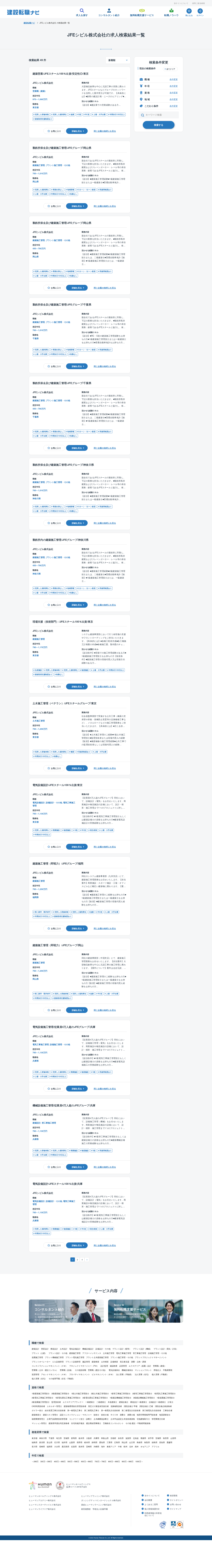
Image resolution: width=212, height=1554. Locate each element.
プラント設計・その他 (58, 1353)
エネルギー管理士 (54, 1406)
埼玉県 (59, 1438)
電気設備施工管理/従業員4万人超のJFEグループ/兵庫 (64, 1027)
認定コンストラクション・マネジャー (76, 1414)
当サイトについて (181, 3)
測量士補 (131, 1414)
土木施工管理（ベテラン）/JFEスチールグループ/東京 (64, 703)
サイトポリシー (176, 1500)
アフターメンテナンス (91, 1353)
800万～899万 (114, 1461)
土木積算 (105, 1361)
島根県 (139, 1442)
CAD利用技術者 (38, 1406)
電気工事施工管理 (123, 1353)
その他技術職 (80, 1370)
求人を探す (82, 14)
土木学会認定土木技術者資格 (122, 1419)
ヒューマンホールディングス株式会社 (45, 1496)
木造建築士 (112, 1402)
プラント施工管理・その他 (121, 1357)
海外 (103, 1446)
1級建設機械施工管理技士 (120, 1397)
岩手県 (151, 1438)
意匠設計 (45, 1348)
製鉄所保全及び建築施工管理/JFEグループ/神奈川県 (63, 464)
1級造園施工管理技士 (166, 1397)
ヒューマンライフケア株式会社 (42, 1509)
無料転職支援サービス (142, 14)
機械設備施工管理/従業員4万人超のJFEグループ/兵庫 (64, 1105)
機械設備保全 (127, 1370)
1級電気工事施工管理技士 (165, 1393)
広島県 (117, 1442)
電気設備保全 (114, 1370)
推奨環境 (174, 1495)
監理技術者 (56, 1402)
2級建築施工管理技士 (60, 1393)
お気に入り (56, 131)
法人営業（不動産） (124, 1374)
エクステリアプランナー (73, 1402)
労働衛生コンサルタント (113, 1423)
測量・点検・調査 (138, 1361)
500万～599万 (73, 1461)
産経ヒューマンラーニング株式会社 (96, 1504)
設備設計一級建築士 (157, 1402)
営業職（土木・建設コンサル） (45, 1370)
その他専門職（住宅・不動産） (62, 1378)
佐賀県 (74, 1446)
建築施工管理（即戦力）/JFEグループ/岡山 (58, 945)
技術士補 (105, 1414)
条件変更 (174, 79)
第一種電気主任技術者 (110, 1410)
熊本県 (81, 1446)
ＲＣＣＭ (114, 1414)
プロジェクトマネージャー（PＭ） (84, 1365)
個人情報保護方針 (152, 1509)
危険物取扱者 (116, 1406)
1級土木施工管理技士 (80, 1393)
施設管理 (86, 1361)
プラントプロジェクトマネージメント (151, 1357)
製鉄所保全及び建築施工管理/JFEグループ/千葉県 (62, 304)
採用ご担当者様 (198, 3)
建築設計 (35, 1348)
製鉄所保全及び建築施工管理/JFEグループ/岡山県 (62, 148)
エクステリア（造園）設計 (140, 1365)
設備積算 (114, 1361)
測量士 (122, 1414)
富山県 (49, 1442)
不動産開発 (167, 1370)
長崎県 (42, 1446)
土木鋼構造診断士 (101, 1419)
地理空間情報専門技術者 (147, 1414)
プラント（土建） (39, 1353)
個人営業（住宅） (39, 1378)
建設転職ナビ (29, 23)
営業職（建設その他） (97, 1370)
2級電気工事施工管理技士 (42, 1397)
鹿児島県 (65, 1446)
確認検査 (113, 1365)
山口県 (132, 1442)
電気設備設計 (74, 1348)
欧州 (125, 1446)
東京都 (34, 1438)
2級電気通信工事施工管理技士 (95, 1397)
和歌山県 (105, 1438)
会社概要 (148, 1500)
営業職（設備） (66, 1370)
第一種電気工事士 (74, 1410)
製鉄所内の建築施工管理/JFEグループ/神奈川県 (61, 539)
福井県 (64, 1442)
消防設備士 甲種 (130, 1406)
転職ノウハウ (171, 14)
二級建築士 (101, 1402)
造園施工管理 (37, 1357)
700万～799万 (100, 1461)
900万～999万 (127, 1461)
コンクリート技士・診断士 (80, 1419)
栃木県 (81, 1438)
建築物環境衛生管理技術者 (75, 1406)
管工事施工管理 (139, 1353)
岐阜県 (87, 1442)
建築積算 (95, 1361)
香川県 (34, 1446)
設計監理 (104, 1365)
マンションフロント (143, 1370)
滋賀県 (128, 1438)
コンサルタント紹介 (109, 14)
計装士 (170, 1402)
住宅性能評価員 (77, 1423)
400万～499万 (60, 1461)
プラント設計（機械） (142, 1348)
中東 (120, 1446)
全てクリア (170, 69)
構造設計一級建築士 (138, 1402)
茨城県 (66, 1438)
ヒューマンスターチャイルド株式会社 (45, 1504)
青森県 (143, 1438)
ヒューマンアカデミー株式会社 (42, 1500)
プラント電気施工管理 (74, 1357)
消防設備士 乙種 (146, 1406)
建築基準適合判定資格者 (59, 1423)
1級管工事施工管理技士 (121, 1393)
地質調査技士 (164, 1414)
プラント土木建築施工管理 (97, 1357)
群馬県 (74, 1438)
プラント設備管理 (72, 1361)
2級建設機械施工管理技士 (144, 1397)
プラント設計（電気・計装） (166, 1348)
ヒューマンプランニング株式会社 (95, 1496)
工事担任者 (167, 1410)
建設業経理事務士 (93, 1423)
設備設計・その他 (102, 1348)
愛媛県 (169, 1442)
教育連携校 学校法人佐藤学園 (94, 1509)
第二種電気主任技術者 (131, 1410)
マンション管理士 (39, 1423)
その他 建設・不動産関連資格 (137, 1423)
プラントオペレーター (41, 1361)
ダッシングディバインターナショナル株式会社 (101, 1500)
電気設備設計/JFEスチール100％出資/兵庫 (57, 1183)
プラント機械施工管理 (54, 1357)
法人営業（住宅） (142, 1374)
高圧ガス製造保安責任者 (98, 1406)
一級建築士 (90, 1402)
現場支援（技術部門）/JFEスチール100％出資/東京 (63, 621)
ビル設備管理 (58, 1361)
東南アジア (111, 1446)
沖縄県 (96, 1446)
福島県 (34, 1442)
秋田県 (166, 1438)
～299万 (35, 1461)
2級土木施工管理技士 (100, 1393)
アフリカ (155, 1446)
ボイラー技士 (37, 1410)
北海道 (136, 1438)
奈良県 (121, 1438)
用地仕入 (157, 1370)
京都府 (113, 1438)
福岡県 (49, 1446)
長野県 (79, 1442)
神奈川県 (43, 1438)
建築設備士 (123, 1402)
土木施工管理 (108, 1353)
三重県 (109, 1442)
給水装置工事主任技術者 (55, 1410)
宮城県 (158, 1438)
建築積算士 (36, 1414)
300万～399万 (46, 1461)
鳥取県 (147, 1442)
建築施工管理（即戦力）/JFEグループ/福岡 (58, 863)
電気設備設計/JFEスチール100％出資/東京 (57, 785)
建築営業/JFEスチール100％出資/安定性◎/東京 (61, 73)
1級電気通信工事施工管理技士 (68, 1397)
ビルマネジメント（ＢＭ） (103, 1374)
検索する (158, 125)
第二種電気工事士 (91, 1410)
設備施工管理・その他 (157, 1353)
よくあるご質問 (151, 1504)
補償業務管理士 (38, 1419)
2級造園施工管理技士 (41, 1402)
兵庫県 (96, 1438)
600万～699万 (87, 1461)
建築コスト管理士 (50, 1414)
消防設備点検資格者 (163, 1406)
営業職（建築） (159, 1365)
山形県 (173, 1438)
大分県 (57, 1446)
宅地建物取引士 (143, 1419)
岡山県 (124, 1442)
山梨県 (72, 1442)
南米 (137, 1446)
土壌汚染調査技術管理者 (57, 1419)
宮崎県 (89, 1446)
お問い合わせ (175, 1504)
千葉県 (51, 1438)
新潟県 (42, 1442)
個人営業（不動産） (160, 1374)
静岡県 (94, 1442)
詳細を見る (77, 131)
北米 (131, 1446)
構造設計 (54, 1348)
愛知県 (102, 1442)
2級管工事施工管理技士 (142, 1393)
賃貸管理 (35, 1374)
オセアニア (145, 1446)
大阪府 (89, 1438)
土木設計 (63, 1348)
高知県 (162, 1442)
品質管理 (123, 1365)
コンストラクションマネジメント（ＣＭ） (49, 1365)
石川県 (57, 1442)
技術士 (96, 1414)
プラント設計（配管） (121, 1348)
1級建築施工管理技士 (41, 1393)
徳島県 (154, 1442)
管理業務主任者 (158, 1419)
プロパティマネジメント (79, 1374)
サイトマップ (175, 1509)
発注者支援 (124, 1361)
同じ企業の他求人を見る (105, 131)
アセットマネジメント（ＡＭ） (54, 1374)
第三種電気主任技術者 (151, 1410)
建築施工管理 (74, 1353)
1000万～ (139, 1461)
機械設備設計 (88, 1348)
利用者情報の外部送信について (153, 1514)
